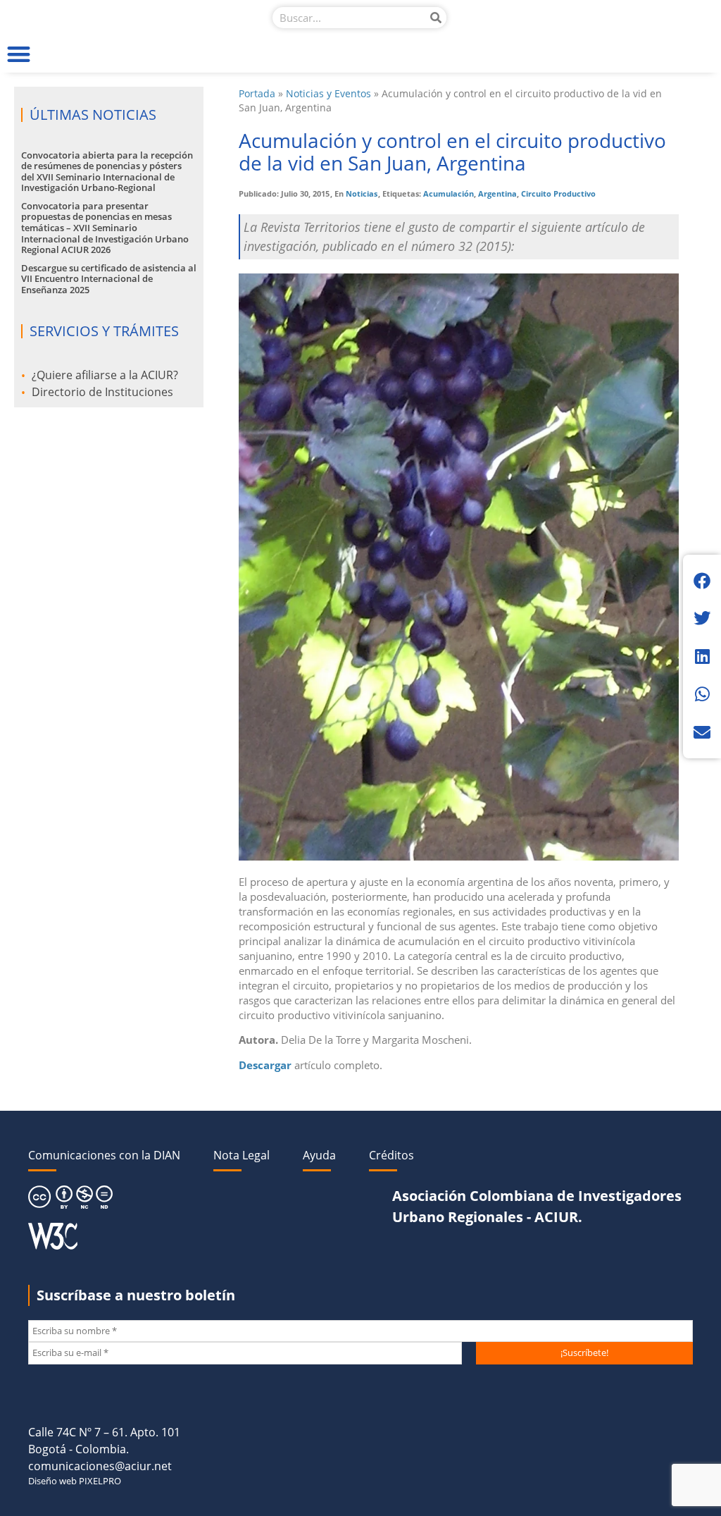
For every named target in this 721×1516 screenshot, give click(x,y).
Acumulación (448, 193)
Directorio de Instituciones (102, 392)
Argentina (497, 193)
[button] (18, 54)
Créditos (391, 1155)
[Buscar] (435, 17)
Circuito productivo (558, 193)
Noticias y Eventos (328, 93)
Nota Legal (241, 1155)
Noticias (361, 193)
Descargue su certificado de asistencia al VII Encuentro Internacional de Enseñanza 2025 (108, 278)
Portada (257, 93)
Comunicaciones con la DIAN (104, 1155)
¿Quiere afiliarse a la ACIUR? (105, 375)
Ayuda (319, 1155)
